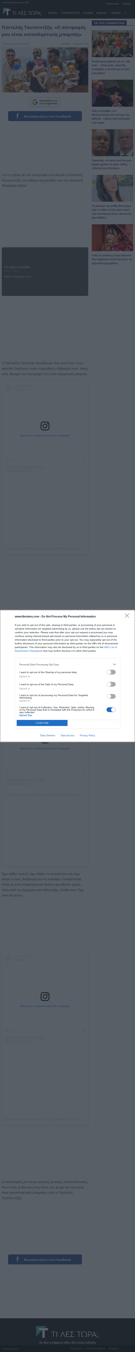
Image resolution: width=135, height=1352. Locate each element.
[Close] (128, 616)
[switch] (111, 672)
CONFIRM (42, 723)
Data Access (67, 735)
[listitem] (67, 664)
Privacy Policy (87, 735)
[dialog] (67, 676)
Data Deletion (47, 735)
